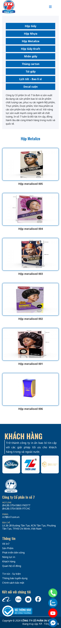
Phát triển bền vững (13, 552)
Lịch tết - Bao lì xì (30, 79)
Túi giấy (31, 71)
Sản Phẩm (7, 548)
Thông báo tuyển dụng (14, 578)
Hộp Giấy (30, 26)
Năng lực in (8, 557)
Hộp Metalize (30, 41)
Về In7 (5, 543)
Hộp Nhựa (30, 33)
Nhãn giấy (30, 56)
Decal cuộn (31, 86)
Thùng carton (30, 64)
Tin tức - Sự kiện (11, 573)
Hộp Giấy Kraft (30, 49)
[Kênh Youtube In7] (52, 613)
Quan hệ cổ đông (11, 566)
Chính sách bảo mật (13, 582)
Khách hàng (8, 561)
